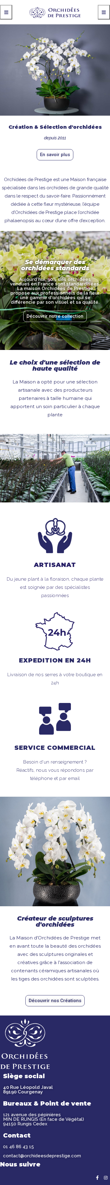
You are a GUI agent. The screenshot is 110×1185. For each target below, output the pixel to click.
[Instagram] (105, 1177)
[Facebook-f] (97, 1177)
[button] (55, 154)
